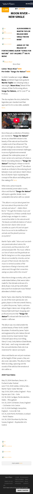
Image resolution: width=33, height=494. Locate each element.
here (3, 107)
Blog (21, 463)
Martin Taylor (8, 3)
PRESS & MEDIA (19, 479)
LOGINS (17, 477)
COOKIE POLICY (8, 484)
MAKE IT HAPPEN (23, 490)
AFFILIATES (18, 484)
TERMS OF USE (8, 481)
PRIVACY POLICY (19, 481)
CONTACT (25, 484)
